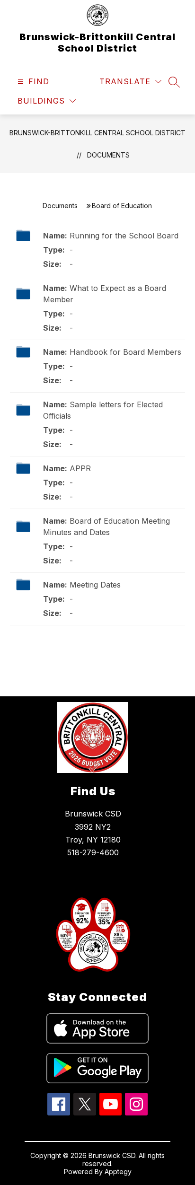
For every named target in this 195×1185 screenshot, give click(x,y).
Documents (108, 155)
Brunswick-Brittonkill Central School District (97, 133)
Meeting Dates (95, 584)
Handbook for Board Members (125, 352)
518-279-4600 (93, 852)
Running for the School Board (124, 235)
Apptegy (118, 1171)
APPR (80, 468)
